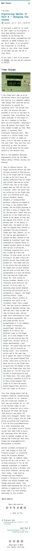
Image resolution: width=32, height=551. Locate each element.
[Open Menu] (29, 3)
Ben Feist (6, 3)
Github (6, 60)
